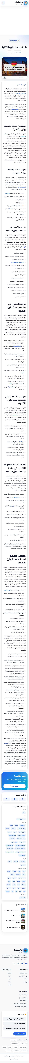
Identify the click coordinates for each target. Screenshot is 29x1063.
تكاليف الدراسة (22, 187)
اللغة (10, 209)
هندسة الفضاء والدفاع (20, 852)
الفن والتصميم (22, 832)
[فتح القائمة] (3, 3)
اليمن (9, 881)
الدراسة (22, 373)
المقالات (25, 979)
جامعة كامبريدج (23, 998)
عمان (14, 888)
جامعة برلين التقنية (21, 819)
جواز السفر (16, 497)
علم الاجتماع (12, 839)
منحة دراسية (11, 387)
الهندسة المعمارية (21, 839)
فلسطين (9, 888)
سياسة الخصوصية (14, 1059)
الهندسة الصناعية (21, 835)
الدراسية (7, 193)
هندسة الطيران (10, 849)
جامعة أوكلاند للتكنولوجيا (21, 1003)
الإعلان (20, 442)
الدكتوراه (16, 862)
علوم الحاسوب (14, 842)
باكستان (23, 885)
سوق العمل (14, 109)
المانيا (18, 85)
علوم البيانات (22, 842)
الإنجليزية (12, 506)
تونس (14, 885)
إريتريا (24, 871)
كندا (10, 979)
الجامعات (6, 743)
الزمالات (10, 862)
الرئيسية (23, 85)
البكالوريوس (22, 862)
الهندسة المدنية (12, 835)
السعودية (18, 874)
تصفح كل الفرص (20, 1034)
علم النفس (8, 1051)
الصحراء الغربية (22, 878)
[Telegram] (22, 963)
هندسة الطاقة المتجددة (20, 849)
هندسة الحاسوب (9, 845)
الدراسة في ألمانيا (21, 93)
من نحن (26, 982)
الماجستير (23, 865)
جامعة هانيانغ (24, 1001)
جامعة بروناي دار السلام (21, 1006)
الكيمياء (9, 832)
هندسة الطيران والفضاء (17, 262)
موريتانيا (7, 891)
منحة (22, 206)
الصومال (15, 878)
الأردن (19, 871)
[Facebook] (26, 963)
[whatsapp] (14, 963)
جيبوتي (23, 888)
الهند (14, 881)
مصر (12, 891)
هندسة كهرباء (22, 855)
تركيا (9, 982)
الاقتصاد (4, 1047)
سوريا (18, 888)
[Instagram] (18, 963)
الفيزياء (15, 832)
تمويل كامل (22, 897)
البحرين (8, 871)
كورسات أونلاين (23, 976)
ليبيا (16, 891)
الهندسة (23, 247)
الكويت (23, 881)
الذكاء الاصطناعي (21, 829)
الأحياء (16, 825)
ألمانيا (10, 384)
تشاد (18, 885)
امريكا (9, 976)
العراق (9, 878)
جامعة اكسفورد (23, 995)
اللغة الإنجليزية (17, 346)
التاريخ (11, 825)
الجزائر (24, 874)
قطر (24, 891)
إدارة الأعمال (22, 825)
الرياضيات (13, 829)
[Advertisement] (17, 945)
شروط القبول (7, 590)
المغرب (18, 881)
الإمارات (14, 871)
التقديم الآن (15, 786)
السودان (12, 874)
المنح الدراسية (24, 973)
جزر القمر (9, 885)
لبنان (20, 891)
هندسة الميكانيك (9, 852)
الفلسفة (7, 829)
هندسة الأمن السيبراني (20, 845)
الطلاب (15, 415)
